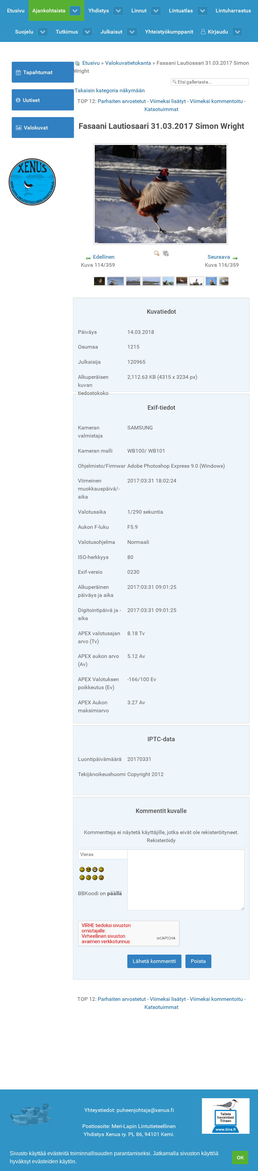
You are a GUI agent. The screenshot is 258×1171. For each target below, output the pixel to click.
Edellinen (104, 257)
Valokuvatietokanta (128, 63)
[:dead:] (101, 877)
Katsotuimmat (161, 109)
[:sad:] (94, 877)
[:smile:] (82, 869)
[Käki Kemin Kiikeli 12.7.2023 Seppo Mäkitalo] (168, 281)
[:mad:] (88, 877)
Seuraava (219, 257)
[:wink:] (101, 869)
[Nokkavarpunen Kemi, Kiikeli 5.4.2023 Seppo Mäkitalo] (196, 281)
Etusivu (91, 63)
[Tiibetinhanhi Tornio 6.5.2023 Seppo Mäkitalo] (182, 281)
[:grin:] (94, 869)
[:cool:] (88, 869)
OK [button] (240, 1157)
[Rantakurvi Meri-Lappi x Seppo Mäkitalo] (133, 281)
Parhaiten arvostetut (122, 101)
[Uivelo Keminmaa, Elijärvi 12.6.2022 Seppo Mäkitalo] (225, 281)
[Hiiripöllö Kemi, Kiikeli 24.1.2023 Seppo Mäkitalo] (211, 281)
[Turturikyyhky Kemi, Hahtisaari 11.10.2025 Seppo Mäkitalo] (99, 281)
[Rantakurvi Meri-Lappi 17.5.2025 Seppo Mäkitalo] (115, 281)
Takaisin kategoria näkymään (110, 90)
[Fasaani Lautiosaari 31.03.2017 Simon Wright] (161, 242)
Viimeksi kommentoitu (216, 101)
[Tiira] (226, 1115)
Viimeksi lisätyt (168, 101)
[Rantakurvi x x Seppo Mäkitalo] (151, 281)
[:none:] (82, 877)
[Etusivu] (32, 181)
